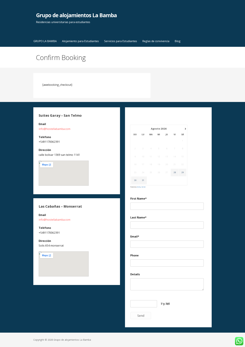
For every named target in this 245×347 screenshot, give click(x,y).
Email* (134, 236)
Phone (134, 255)
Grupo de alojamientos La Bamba (76, 15)
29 (182, 172)
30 (135, 180)
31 (143, 180)
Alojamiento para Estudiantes (80, 41)
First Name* (138, 198)
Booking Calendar (141, 187)
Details (135, 274)
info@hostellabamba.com (54, 129)
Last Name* (138, 217)
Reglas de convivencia (155, 41)
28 (175, 172)
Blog (177, 41)
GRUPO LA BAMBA (45, 41)
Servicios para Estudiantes (120, 41)
